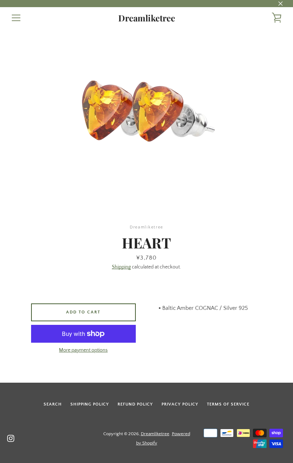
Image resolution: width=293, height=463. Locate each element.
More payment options (83, 350)
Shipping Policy (89, 404)
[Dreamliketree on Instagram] (10, 438)
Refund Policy (135, 404)
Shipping (121, 267)
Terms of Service (228, 404)
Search (53, 404)
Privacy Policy (180, 404)
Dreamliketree (146, 18)
